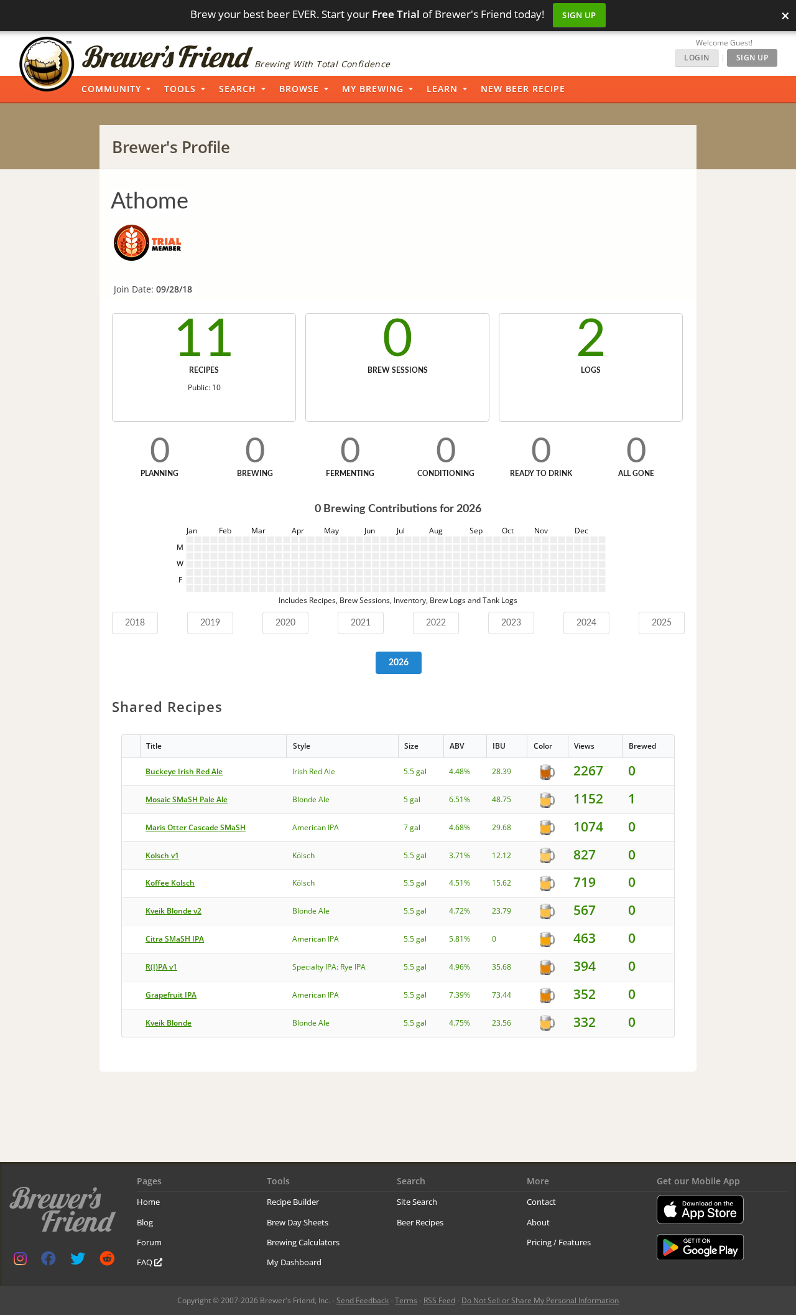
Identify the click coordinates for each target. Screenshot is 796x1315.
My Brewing (373, 89)
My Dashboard (294, 1262)
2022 (436, 623)
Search (237, 89)
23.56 (501, 1023)
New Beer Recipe (523, 89)
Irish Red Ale (313, 771)
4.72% (459, 911)
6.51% (459, 799)
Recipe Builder (293, 1201)
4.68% (459, 827)
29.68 (501, 827)
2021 (361, 623)
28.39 (501, 771)
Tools (180, 89)
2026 (399, 662)
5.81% (459, 939)
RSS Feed (439, 1300)
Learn (442, 89)
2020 (285, 623)
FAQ (145, 1262)
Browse (299, 89)
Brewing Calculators (303, 1242)
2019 (210, 623)
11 (204, 340)
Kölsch (303, 855)
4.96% (459, 967)
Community (111, 89)
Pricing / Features (559, 1242)
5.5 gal (415, 771)
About (538, 1222)
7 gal (412, 827)
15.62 (501, 882)
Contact (541, 1201)
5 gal (412, 799)
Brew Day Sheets (297, 1222)
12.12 (501, 855)
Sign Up (579, 15)
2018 (135, 623)
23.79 (501, 911)
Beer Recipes (420, 1222)
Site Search (417, 1201)
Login (697, 57)
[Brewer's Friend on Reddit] (107, 1261)
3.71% (459, 855)
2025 (662, 623)
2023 (511, 623)
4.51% (459, 882)
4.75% (459, 1023)
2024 (586, 623)
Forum (149, 1242)
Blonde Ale (311, 799)
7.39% (459, 995)
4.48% (459, 771)
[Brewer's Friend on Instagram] (20, 1261)
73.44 (501, 995)
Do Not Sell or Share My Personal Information (540, 1300)
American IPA (315, 827)
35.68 (501, 967)
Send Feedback (362, 1300)
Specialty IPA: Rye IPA (329, 967)
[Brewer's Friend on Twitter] (77, 1261)
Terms (406, 1300)
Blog (145, 1222)
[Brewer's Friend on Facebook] (48, 1261)
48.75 (501, 799)
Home (148, 1201)
